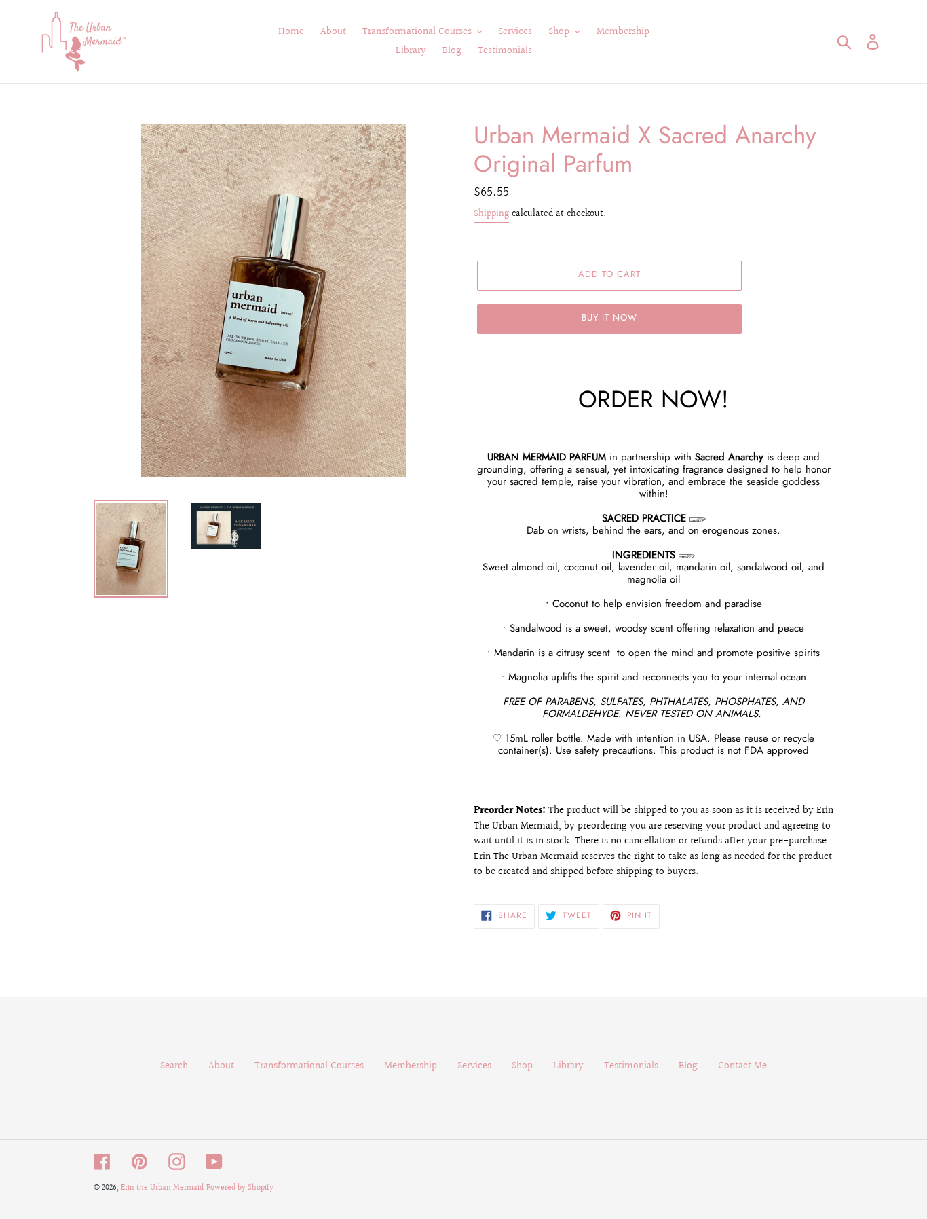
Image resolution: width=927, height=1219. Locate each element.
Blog (688, 1066)
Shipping (491, 213)
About (221, 1066)
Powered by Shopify (239, 1188)
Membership (410, 1066)
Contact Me (742, 1066)
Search (174, 1066)
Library (568, 1066)
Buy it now (609, 317)
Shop (522, 1066)
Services (474, 1066)
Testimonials (631, 1066)
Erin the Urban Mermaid (162, 1188)
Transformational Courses (309, 1066)
